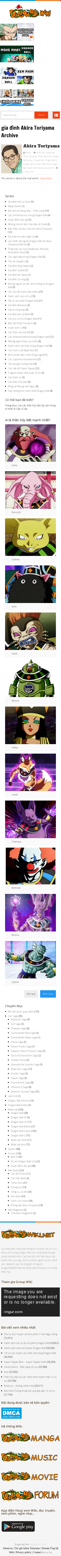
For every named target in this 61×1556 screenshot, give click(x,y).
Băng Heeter (14, 206)
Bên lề (14, 1156)
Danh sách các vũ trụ (19, 296)
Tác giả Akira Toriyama (27, 1548)
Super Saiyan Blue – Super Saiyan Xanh (25, 1361)
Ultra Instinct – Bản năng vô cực (21, 1366)
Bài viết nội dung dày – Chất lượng (26, 210)
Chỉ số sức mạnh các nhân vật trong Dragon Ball (30, 1353)
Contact (37, 1552)
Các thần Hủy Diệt (17, 381)
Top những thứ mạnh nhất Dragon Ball (28, 390)
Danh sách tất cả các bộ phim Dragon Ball (27, 1343)
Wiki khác (46, 164)
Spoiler (12, 1149)
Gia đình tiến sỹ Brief (19, 314)
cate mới (12, 1096)
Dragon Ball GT (19, 1121)
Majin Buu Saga (19, 1069)
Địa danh (16, 1196)
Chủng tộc (16, 1187)
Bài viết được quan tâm (44, 167)
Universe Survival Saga (23, 1091)
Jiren (6, 1371)
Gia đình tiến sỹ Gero (19, 201)
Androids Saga (19, 1019)
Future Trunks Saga (21, 1046)
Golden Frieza (18, 1060)
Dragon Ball (39, 160)
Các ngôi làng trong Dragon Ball (25, 256)
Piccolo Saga (18, 1073)
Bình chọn (48, 993)
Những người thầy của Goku (23, 341)
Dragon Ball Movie (20, 1126)
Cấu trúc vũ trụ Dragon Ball (22, 318)
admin (28, 152)
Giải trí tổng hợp (16, 309)
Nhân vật (40, 152)
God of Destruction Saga (24, 1055)
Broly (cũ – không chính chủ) (19, 1385)
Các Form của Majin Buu (21, 350)
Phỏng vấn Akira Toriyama (24, 1205)
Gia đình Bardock (17, 305)
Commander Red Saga (23, 1032)
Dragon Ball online (18, 1105)
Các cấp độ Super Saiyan (21, 368)
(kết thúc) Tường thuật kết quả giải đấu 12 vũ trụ (29, 1390)
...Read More (45, 178)
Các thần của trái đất (19, 332)
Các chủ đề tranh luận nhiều (23, 291)
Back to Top (47, 1552)
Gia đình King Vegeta (19, 265)
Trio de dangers (16, 261)
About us (8, 1548)
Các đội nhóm (18, 1173)
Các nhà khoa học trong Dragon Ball (27, 215)
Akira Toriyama (41, 146)
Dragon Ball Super (20, 1131)
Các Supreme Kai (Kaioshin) (22, 359)
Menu (56, 115)
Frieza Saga (17, 1042)
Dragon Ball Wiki (22, 1544)
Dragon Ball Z (51, 160)
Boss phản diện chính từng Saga (25, 354)
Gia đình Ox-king (17, 279)
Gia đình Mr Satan (17, 274)
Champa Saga (18, 1028)
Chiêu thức (17, 1182)
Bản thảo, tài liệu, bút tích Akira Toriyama (30, 228)
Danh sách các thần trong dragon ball (28, 345)
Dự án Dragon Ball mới (23, 1161)
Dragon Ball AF (19, 1117)
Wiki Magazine (15, 1209)
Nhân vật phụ (18, 1144)
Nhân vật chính (44, 156)
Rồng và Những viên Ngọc (21, 386)
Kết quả (31, 993)
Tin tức (11, 1153)
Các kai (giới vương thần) (21, 363)
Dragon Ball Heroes (32, 164)
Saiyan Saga (17, 1078)
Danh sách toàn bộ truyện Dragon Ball (25, 1348)
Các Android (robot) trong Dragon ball (28, 336)
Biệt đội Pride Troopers (20, 323)
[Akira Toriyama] (11, 158)
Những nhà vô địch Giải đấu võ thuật (27, 224)
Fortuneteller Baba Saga (24, 1037)
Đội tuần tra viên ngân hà (21, 236)
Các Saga (13, 1016)
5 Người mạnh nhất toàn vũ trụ (24, 372)
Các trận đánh (18, 1178)
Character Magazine (22, 1213)
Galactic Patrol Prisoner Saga (26, 1051)
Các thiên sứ (15, 377)
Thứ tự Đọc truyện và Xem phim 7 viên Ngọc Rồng (30, 1334)
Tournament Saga (20, 1082)
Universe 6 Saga (19, 1087)
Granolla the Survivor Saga (25, 1064)
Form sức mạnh (19, 1200)
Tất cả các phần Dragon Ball (23, 300)
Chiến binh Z (15, 327)
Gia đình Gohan (16, 270)
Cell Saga (16, 1023)
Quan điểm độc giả (18, 219)
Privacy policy (23, 1552)
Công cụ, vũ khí (19, 1191)
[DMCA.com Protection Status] (11, 1417)
